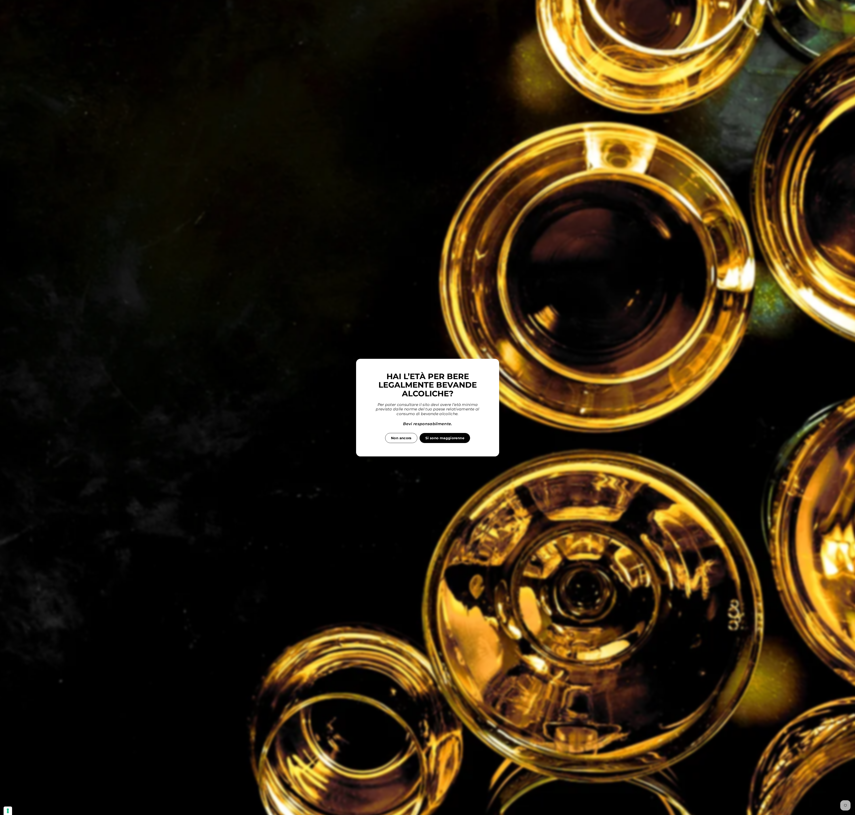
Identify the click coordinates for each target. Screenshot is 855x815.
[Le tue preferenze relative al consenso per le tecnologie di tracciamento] (8, 811)
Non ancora (401, 438)
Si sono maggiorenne (444, 438)
